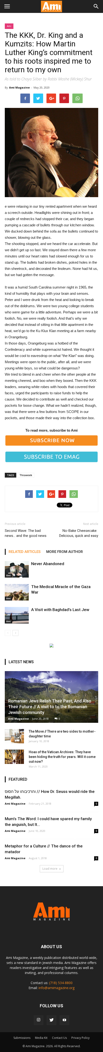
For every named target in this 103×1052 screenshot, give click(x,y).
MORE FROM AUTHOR (64, 552)
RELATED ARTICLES (24, 552)
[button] (96, 6)
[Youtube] (64, 1020)
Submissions (21, 1038)
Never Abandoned (47, 563)
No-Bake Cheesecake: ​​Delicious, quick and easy (78, 533)
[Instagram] (38, 1020)
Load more (49, 869)
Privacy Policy (80, 1038)
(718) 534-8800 (61, 982)
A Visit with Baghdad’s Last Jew (60, 609)
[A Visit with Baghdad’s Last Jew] (17, 615)
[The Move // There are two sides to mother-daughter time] (14, 736)
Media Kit (41, 1038)
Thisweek (25, 475)
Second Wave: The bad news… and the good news (25, 533)
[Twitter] (51, 1020)
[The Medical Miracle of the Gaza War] (17, 592)
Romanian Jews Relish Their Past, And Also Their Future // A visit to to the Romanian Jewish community (49, 706)
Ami (9, 26)
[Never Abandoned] (17, 569)
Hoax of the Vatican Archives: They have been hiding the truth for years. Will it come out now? (62, 756)
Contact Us (59, 1038)
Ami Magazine (19, 87)
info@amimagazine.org (56, 987)
